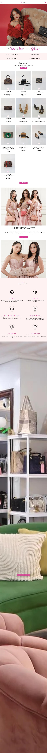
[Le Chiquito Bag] (23, 80)
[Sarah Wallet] (8, 108)
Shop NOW (23, 67)
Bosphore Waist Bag (23, 147)
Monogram (23, 148)
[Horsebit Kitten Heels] (39, 108)
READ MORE (23, 237)
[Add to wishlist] (8, 89)
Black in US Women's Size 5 (38, 148)
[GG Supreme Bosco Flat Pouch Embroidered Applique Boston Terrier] (8, 135)
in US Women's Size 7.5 (23, 121)
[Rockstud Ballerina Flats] (39, 135)
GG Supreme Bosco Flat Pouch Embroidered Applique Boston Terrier (8, 148)
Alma (8, 92)
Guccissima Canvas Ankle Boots (23, 120)
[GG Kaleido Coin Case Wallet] (39, 80)
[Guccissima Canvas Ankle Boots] (23, 108)
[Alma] (8, 80)
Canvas (8, 177)
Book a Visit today (23, 574)
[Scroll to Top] (44, 746)
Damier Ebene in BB (8, 94)
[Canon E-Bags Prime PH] (23, 2)
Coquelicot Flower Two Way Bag (8, 175)
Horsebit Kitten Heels (39, 120)
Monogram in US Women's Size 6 (39, 121)
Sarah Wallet (8, 120)
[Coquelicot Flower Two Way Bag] (8, 163)
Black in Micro (23, 94)
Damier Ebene (8, 121)
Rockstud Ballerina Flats (39, 147)
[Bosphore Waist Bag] (23, 135)
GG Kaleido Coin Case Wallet (39, 92)
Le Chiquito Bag (23, 92)
